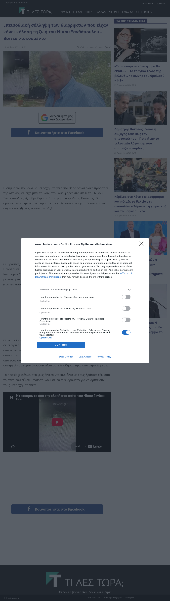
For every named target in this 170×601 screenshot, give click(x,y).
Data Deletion (66, 356)
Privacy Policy (104, 356)
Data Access (85, 356)
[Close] (142, 245)
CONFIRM (61, 345)
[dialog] (85, 300)
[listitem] (85, 289)
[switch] (126, 297)
